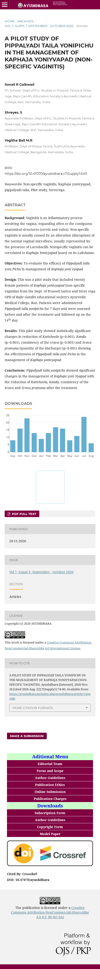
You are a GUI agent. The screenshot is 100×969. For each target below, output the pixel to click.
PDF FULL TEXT (23, 514)
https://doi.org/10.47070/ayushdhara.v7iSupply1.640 (46, 174)
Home (10, 21)
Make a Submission (27, 736)
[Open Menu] (4, 4)
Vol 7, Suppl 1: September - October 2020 (39, 26)
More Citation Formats (33, 708)
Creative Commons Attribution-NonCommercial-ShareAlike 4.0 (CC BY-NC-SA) (50, 912)
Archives (25, 21)
